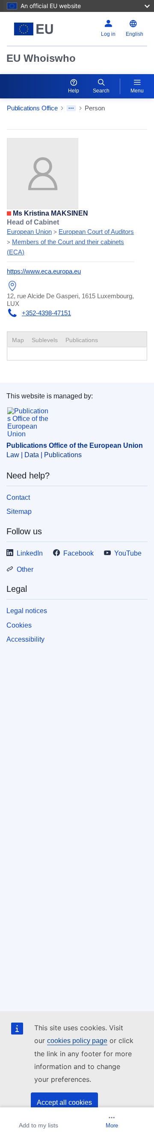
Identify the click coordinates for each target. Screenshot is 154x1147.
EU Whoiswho (41, 58)
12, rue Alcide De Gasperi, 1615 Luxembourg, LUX (70, 299)
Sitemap (19, 511)
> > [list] (70, 237)
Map (18, 340)
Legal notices (26, 610)
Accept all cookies (64, 1102)
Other (25, 569)
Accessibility (25, 639)
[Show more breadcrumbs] (71, 108)
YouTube (128, 553)
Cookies (19, 625)
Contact (18, 497)
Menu (137, 91)
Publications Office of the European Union (74, 445)
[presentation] (45, 340)
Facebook (78, 553)
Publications (81, 340)
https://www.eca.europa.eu (44, 271)
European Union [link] (29, 231)
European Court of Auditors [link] (96, 231)
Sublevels (45, 340)
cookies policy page (77, 1040)
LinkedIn (30, 553)
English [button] (134, 34)
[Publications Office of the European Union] (33, 29)
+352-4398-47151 (46, 313)
